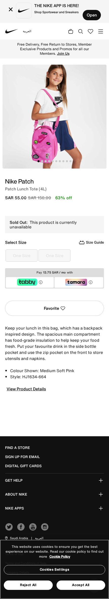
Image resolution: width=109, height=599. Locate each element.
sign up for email (22, 457)
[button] (16, 538)
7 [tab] (60, 161)
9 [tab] (67, 161)
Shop (36, 51)
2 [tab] (42, 161)
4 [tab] (49, 161)
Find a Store (17, 447)
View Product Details (26, 389)
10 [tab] (70, 161)
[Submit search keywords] (81, 31)
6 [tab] (56, 161)
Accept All (80, 585)
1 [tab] (39, 161)
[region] (54, 569)
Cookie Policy (59, 556)
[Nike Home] (11, 31)
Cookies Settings (54, 569)
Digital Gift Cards (23, 466)
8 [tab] (63, 161)
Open (92, 15)
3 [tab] (46, 161)
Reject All (28, 585)
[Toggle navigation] (100, 31)
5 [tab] (53, 161)
